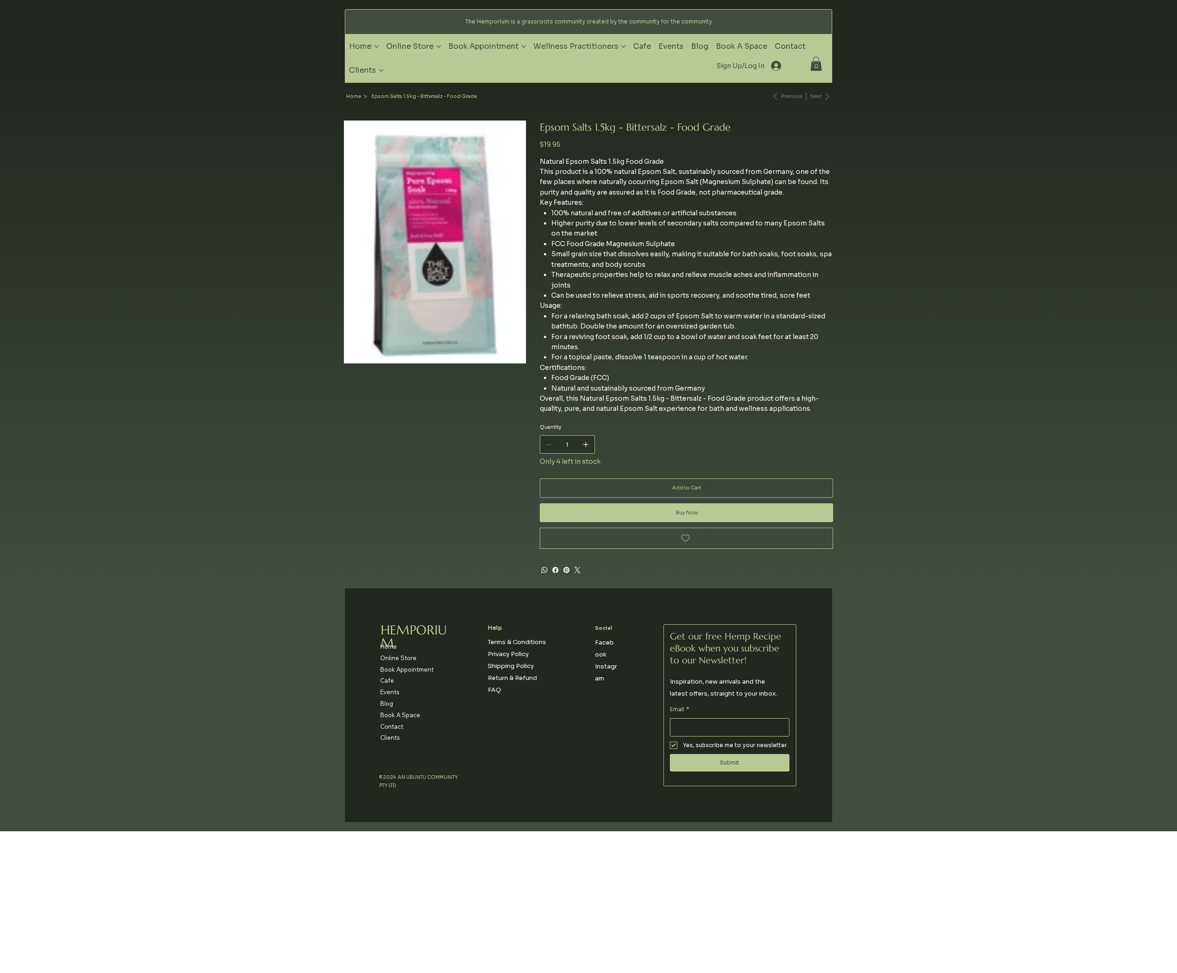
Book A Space (400, 715)
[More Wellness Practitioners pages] (623, 46)
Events (390, 692)
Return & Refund (512, 678)
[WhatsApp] (544, 570)
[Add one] (586, 444)
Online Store (398, 658)
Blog (386, 703)
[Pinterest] (566, 570)
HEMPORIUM (414, 636)
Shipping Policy (511, 666)
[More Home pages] (376, 46)
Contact (391, 726)
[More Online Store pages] (438, 46)
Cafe (387, 680)
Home (388, 646)
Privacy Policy (508, 654)
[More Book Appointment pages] (523, 46)
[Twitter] (577, 570)
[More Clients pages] (381, 70)
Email (679, 709)
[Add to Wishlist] (687, 538)
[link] (816, 64)
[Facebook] (555, 570)
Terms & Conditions (517, 642)
